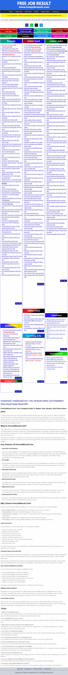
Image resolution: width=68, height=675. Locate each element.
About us (20, 669)
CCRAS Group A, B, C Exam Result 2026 (11, 180)
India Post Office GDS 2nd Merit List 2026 (11, 144)
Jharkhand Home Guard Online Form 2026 (56, 105)
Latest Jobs (18, 11)
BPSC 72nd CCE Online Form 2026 (54, 114)
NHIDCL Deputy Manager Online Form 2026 (56, 94)
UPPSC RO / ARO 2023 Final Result (10, 161)
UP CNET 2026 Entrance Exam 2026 (55, 321)
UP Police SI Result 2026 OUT (9, 67)
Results (36, 11)
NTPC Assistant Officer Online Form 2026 (56, 99)
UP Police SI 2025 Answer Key (11, 369)
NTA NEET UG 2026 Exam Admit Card (33, 108)
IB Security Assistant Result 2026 (9, 86)
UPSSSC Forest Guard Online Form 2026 (56, 155)
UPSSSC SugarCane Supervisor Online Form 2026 (33, 343)
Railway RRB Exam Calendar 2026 (55, 359)
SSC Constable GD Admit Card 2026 (32, 110)
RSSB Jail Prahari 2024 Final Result (10, 79)
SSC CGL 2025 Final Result (8, 152)
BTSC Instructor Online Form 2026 (54, 213)
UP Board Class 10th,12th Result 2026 (11, 125)
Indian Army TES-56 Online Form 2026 (55, 69)
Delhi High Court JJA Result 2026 (9, 120)
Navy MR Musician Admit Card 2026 (32, 65)
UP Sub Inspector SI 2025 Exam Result (11, 69)
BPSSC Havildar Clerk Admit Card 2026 (33, 67)
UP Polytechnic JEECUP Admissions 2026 (40, 20)
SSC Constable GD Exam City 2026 (32, 120)
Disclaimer (28, 669)
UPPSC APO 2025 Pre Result (9, 94)
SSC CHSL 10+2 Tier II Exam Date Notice (34, 273)
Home (11, 11)
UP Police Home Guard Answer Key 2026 (34, 77)
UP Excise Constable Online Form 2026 (55, 234)
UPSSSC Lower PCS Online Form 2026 (55, 157)
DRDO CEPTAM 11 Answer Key (11, 367)
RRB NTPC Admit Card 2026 (31, 88)
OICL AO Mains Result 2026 (8, 92)
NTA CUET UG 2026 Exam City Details (33, 99)
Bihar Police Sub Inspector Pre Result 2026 (12, 209)
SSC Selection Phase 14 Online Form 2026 (56, 228)
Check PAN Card (51, 361)
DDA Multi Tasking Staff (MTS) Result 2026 (12, 166)
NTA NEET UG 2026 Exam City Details (33, 142)
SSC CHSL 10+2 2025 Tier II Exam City (33, 204)
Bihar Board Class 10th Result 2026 (10, 191)
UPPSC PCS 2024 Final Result (9, 189)
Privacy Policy (37, 669)
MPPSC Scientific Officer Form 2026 (55, 174)
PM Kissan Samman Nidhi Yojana (55, 357)
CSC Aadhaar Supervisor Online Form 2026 (56, 116)
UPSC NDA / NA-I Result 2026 (9, 45)
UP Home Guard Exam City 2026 (32, 112)
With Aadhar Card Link (60, 361)
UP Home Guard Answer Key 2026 (12, 330)
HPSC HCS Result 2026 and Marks (10, 84)
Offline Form (33, 310)
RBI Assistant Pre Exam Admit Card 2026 (34, 194)
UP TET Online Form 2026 (52, 323)
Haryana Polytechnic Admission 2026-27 (56, 176)
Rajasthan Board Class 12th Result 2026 (11, 181)
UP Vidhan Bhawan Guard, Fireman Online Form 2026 (34, 349)
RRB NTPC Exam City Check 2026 (32, 90)
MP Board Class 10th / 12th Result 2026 (11, 135)
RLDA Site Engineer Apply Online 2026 (34, 319)
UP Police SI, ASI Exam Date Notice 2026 (34, 241)
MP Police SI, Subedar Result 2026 (10, 221)
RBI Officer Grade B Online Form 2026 (55, 163)
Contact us (55, 11)
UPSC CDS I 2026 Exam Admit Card (32, 196)
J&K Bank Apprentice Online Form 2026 (55, 200)
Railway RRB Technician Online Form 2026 (33, 354)
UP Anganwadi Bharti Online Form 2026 (55, 84)
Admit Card (28, 11)
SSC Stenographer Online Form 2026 (55, 168)
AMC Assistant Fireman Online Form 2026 (56, 140)
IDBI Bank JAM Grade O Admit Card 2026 (34, 185)
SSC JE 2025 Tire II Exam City (31, 239)
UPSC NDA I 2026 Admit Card (31, 213)
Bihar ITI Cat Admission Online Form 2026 (56, 325)
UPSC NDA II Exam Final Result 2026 (11, 150)
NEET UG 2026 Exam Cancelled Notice (33, 56)
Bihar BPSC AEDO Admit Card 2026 (32, 129)
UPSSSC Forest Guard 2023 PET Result (11, 99)
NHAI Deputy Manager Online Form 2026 (56, 60)
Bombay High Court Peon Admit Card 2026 (34, 114)
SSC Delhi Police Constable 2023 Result (11, 193)
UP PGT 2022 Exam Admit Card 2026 (33, 86)
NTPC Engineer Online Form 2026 (54, 82)
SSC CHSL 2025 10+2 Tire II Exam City (33, 237)
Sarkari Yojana (45, 11)
